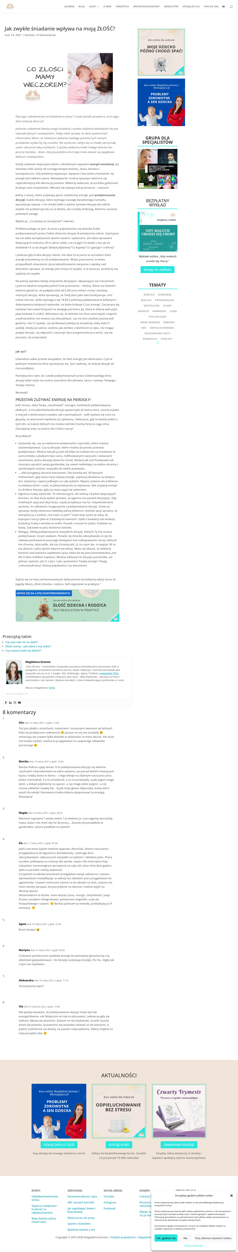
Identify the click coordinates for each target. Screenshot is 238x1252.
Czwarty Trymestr (150, 1196)
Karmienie (159, 311)
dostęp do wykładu (157, 269)
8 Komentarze (46, 35)
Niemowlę (164, 294)
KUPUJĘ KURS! (119, 1145)
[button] (231, 1195)
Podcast (166, 338)
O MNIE (107, 6)
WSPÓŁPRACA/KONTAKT (146, 6)
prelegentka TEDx (109, 673)
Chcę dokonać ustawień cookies (213, 1238)
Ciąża (173, 311)
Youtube (109, 1196)
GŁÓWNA (69, 6)
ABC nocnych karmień (81, 1202)
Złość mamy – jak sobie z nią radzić (28, 646)
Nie (185, 1238)
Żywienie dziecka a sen (81, 1229)
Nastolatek (152, 305)
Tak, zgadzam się (166, 1238)
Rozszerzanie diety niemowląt (151, 1204)
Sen (143, 327)
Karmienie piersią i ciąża (82, 1196)
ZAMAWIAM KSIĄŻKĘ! (179, 1145)
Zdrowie (169, 322)
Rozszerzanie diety (158, 333)
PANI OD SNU (211, 6)
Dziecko (30, 35)
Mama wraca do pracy (81, 1218)
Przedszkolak (164, 300)
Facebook (109, 1208)
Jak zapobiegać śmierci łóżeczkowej (81, 1210)
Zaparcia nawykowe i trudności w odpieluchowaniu (44, 1209)
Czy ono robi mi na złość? (21, 642)
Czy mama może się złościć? (23, 650)
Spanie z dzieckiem (79, 1223)
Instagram (110, 1202)
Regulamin (145, 1237)
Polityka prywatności (193, 1245)
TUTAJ (52, 687)
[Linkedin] (10, 702)
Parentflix (150, 338)
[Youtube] (19, 702)
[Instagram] (14, 702)
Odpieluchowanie (162, 327)
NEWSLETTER (171, 6)
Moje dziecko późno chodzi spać (44, 1220)
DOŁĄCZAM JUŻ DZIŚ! (59, 1145)
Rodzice (143, 311)
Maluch (146, 300)
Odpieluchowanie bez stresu (45, 1198)
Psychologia (157, 316)
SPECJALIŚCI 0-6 (191, 6)
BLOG (82, 6)
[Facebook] (5, 702)
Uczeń (167, 305)
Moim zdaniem (150, 322)
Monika (24, 761)
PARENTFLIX (122, 6)
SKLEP (92, 6)
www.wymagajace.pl (17, 693)
